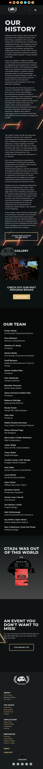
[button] (29, 10)
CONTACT (8, 752)
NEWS (7, 749)
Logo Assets (8, 739)
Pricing (6, 728)
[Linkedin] (29, 2)
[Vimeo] (25, 2)
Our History (8, 695)
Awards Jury (8, 712)
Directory (7, 736)
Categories (8, 726)
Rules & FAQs (9, 724)
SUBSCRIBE (22, 759)
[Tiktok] (17, 2)
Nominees (7, 707)
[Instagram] (32, 2)
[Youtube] (10, 2)
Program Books (9, 741)
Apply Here (8, 722)
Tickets (6, 714)
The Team (7, 699)
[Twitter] (18, 764)
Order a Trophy (9, 743)
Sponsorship (8, 709)
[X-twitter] (21, 2)
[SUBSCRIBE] (22, 756)
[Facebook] (14, 2)
